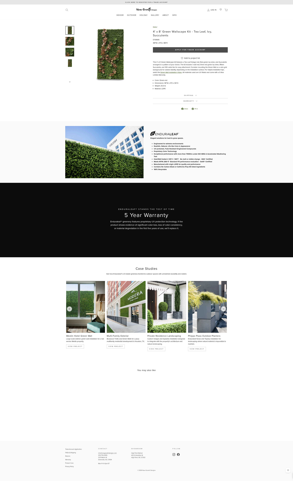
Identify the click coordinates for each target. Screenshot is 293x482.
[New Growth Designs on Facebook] (178, 454)
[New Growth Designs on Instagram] (173, 454)
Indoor (120, 15)
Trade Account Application (73, 449)
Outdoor (131, 15)
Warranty (68, 460)
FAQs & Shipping (70, 453)
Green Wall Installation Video (171, 72)
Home (155, 27)
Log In (214, 9)
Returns (67, 456)
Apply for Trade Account (190, 50)
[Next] (223, 308)
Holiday (144, 15)
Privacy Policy (69, 466)
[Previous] (69, 308)
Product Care (69, 463)
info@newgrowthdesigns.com (107, 453)
